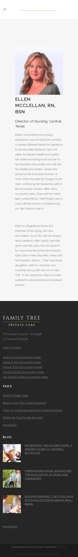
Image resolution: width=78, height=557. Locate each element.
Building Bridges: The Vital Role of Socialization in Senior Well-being (49, 500)
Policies (63, 547)
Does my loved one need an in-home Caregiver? (33, 410)
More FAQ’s (10, 425)
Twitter (57, 553)
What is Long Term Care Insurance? (24, 402)
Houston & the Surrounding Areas (23, 372)
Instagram (34, 553)
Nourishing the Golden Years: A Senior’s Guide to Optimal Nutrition (49, 449)
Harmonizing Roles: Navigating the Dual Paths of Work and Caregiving (48, 474)
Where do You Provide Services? (23, 417)
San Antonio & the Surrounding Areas (25, 377)
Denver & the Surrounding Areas (22, 367)
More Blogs (10, 526)
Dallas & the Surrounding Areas (22, 362)
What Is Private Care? (15, 395)
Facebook (22, 553)
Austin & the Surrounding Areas (22, 357)
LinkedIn (46, 553)
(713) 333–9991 (12, 347)
